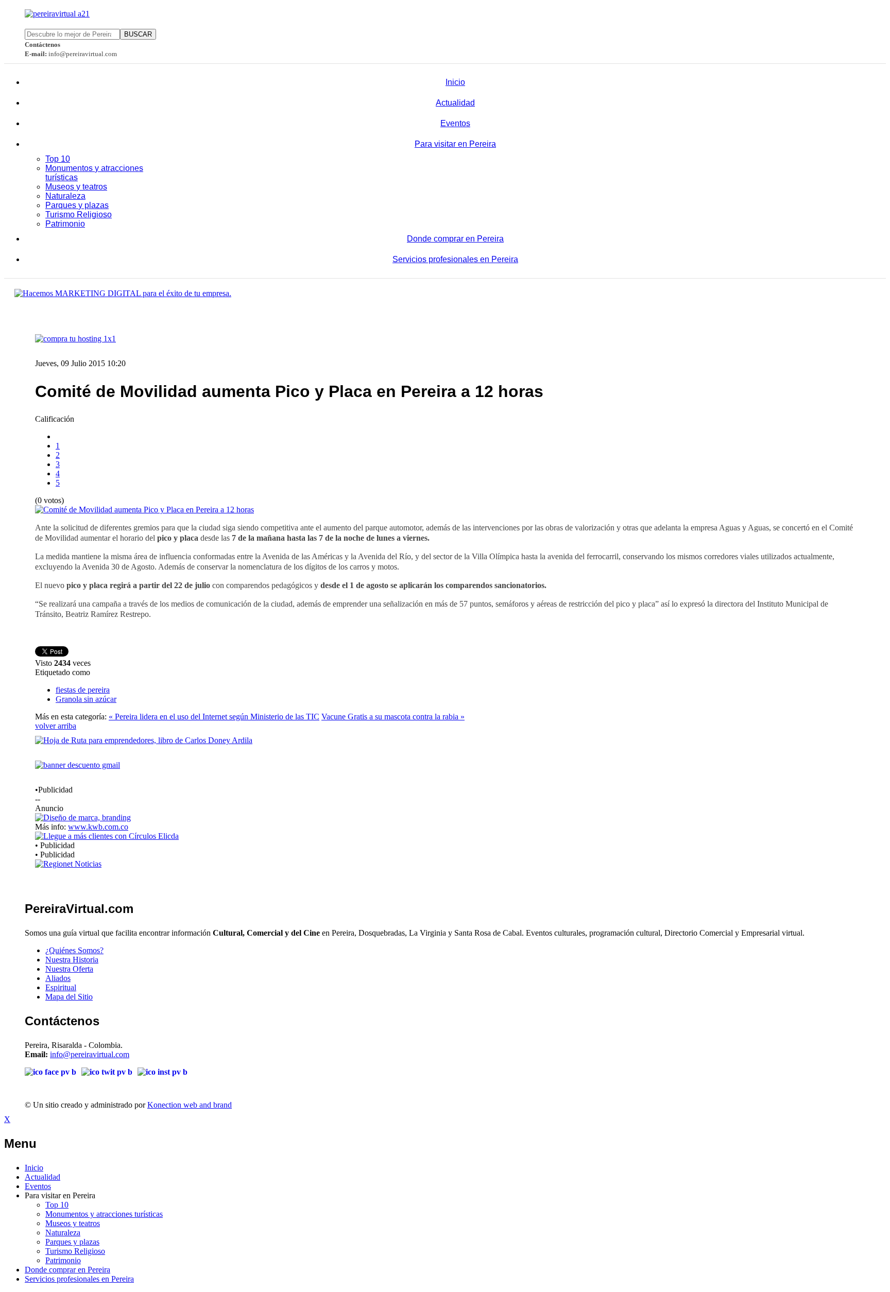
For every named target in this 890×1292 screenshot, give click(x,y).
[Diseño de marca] (83, 817)
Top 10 (57, 158)
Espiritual (60, 987)
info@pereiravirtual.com (89, 1054)
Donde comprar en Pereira (455, 238)
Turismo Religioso (78, 214)
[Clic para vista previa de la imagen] (144, 509)
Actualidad (455, 102)
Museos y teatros (76, 186)
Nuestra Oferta (69, 968)
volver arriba (55, 725)
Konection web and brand (189, 1104)
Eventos (455, 123)
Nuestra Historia (71, 959)
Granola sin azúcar (86, 699)
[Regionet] (68, 863)
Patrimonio (65, 223)
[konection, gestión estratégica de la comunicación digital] (122, 293)
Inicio (455, 82)
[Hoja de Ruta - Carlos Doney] (143, 740)
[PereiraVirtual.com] (57, 13)
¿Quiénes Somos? (74, 950)
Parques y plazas (77, 205)
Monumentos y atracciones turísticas (104, 1214)
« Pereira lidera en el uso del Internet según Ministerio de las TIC (214, 716)
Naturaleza (65, 196)
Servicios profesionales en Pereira (455, 259)
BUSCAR (138, 34)
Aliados (58, 978)
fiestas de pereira (83, 689)
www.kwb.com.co (98, 826)
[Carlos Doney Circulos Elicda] (107, 836)
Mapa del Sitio (69, 996)
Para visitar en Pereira (455, 144)
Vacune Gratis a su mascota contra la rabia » (393, 716)
